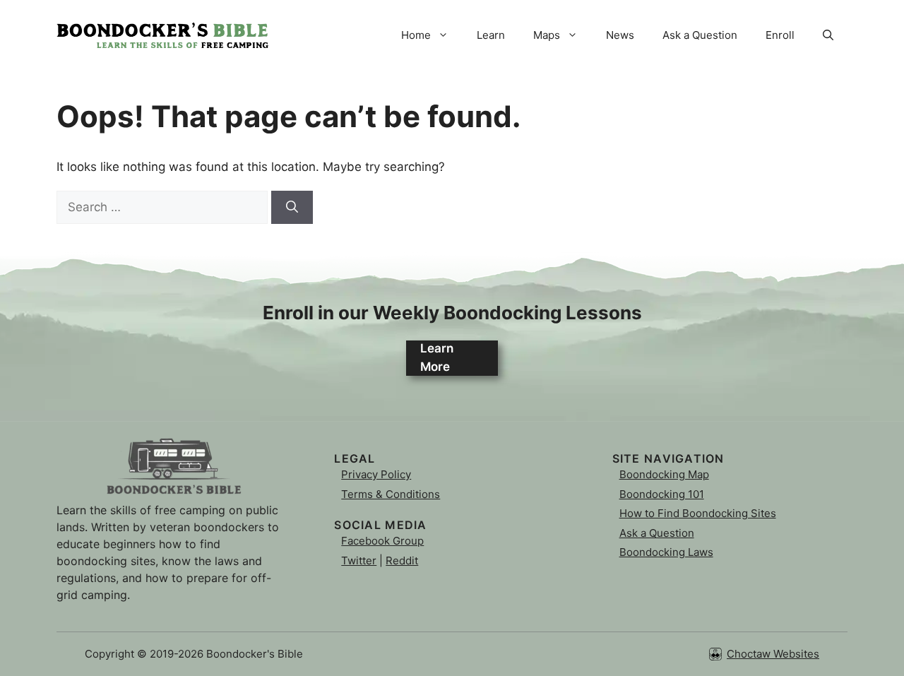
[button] (828, 35)
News (620, 35)
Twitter (358, 560)
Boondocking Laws (666, 552)
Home (416, 35)
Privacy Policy (376, 474)
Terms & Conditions (390, 494)
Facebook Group (382, 540)
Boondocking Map (664, 474)
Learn (491, 35)
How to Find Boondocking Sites (697, 513)
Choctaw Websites (773, 653)
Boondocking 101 (661, 494)
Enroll (780, 35)
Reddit (402, 560)
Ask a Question (699, 35)
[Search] (292, 208)
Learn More (436, 357)
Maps (546, 35)
